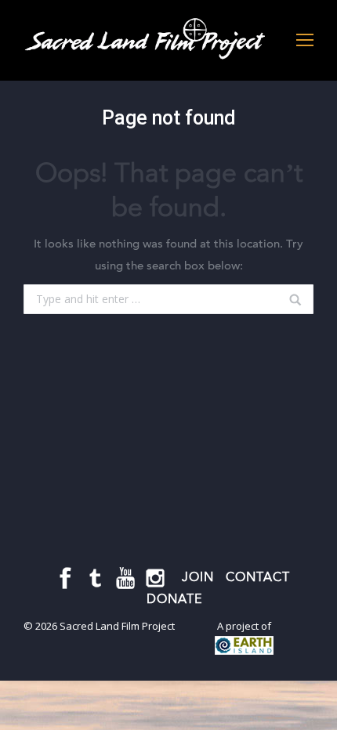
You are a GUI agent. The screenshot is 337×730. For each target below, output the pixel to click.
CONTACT (258, 577)
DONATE (174, 599)
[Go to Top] (312, 705)
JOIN (198, 577)
